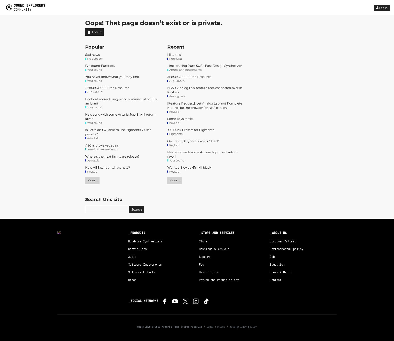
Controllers (137, 249)
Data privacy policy (243, 326)
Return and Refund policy (219, 280)
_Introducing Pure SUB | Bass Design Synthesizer (204, 66)
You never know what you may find (112, 77)
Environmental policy (286, 249)
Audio (132, 256)
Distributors (209, 272)
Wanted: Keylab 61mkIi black (189, 167)
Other (132, 280)
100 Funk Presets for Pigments (190, 130)
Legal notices (215, 326)
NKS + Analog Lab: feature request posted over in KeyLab (204, 90)
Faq (201, 264)
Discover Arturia (283, 241)
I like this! (174, 55)
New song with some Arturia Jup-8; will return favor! (120, 117)
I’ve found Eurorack (100, 66)
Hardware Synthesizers (145, 241)
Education (277, 264)
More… (92, 180)
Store (203, 241)
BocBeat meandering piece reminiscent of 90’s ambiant (121, 101)
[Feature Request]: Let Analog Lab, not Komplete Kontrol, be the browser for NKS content (204, 105)
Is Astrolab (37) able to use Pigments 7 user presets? (118, 132)
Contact (275, 280)
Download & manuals (214, 249)
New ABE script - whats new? (107, 167)
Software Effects (141, 272)
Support (205, 256)
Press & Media (280, 272)
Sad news (92, 55)
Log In (383, 7)
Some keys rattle (180, 119)
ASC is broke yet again (102, 145)
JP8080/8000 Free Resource (107, 88)
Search (136, 209)
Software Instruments (145, 264)
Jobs (273, 256)
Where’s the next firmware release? (112, 156)
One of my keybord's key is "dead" (193, 141)
